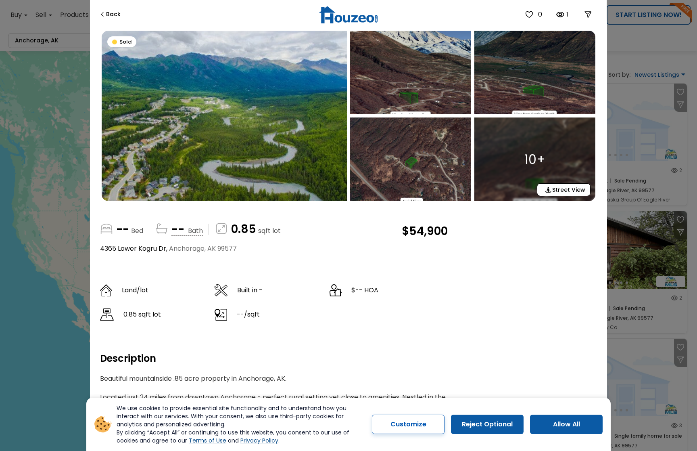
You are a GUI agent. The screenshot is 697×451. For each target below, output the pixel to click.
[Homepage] (348, 15)
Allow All (566, 424)
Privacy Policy (259, 440)
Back (113, 14)
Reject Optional (487, 424)
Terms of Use (207, 440)
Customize (408, 424)
